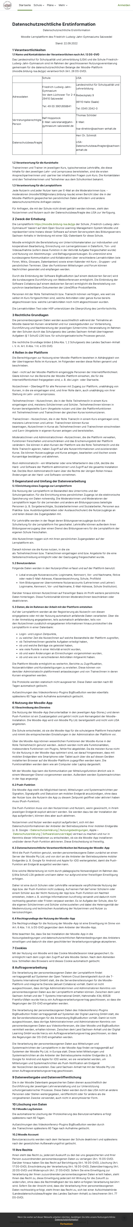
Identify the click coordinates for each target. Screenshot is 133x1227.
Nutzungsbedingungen (74, 830)
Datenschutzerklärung (44, 830)
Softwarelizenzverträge (56, 834)
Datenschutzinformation (66, 1219)
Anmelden (124, 5)
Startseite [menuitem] (25, 5)
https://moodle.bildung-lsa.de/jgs (54, 224)
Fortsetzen (66, 1223)
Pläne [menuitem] (50, 5)
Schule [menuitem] (38, 5)
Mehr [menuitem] (62, 5)
